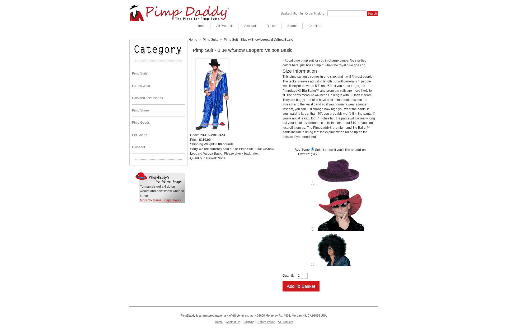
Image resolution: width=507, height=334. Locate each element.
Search (292, 26)
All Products (224, 26)
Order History (314, 13)
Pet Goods (139, 135)
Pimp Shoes (140, 110)
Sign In (298, 13)
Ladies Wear (141, 86)
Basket (285, 13)
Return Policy (266, 321)
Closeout (138, 147)
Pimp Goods (141, 122)
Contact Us (233, 321)
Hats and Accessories (147, 98)
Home (201, 26)
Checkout (315, 26)
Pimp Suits (139, 73)
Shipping (248, 321)
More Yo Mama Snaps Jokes (160, 200)
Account (250, 26)
